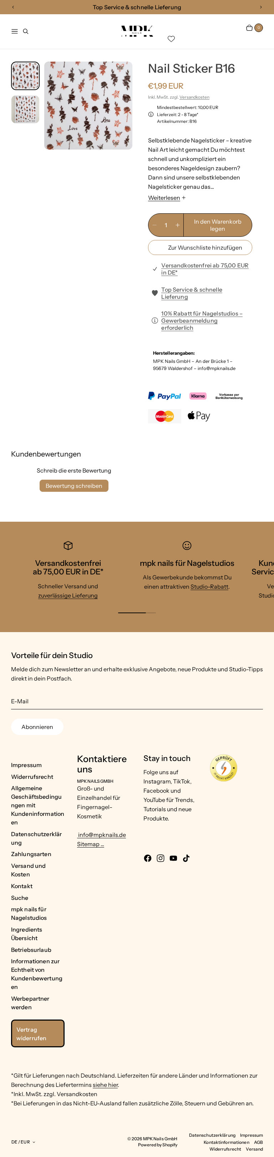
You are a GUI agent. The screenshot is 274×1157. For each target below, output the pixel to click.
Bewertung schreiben (74, 485)
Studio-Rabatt (209, 586)
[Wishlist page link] (171, 38)
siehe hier (105, 1084)
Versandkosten (194, 97)
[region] (137, 7)
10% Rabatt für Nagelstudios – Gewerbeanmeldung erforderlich (202, 320)
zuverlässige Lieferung (68, 595)
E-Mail (20, 701)
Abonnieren (37, 726)
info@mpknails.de (101, 834)
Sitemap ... (90, 844)
